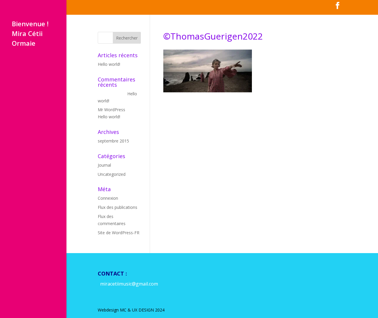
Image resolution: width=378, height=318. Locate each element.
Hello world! (109, 64)
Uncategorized (112, 174)
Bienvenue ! (30, 25)
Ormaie (23, 44)
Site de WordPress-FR (118, 232)
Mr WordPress (111, 109)
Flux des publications (117, 207)
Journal (104, 165)
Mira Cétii (27, 34)
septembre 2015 (113, 141)
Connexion (108, 198)
